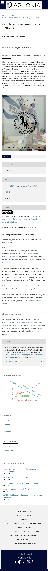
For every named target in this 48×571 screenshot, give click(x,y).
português (7, 431)
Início (4, 15)
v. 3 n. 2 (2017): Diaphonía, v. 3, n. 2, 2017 (17, 18)
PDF (7, 157)
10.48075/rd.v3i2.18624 (23, 352)
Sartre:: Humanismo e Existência (16, 489)
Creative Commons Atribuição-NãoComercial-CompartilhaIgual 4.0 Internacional (22, 322)
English (6, 421)
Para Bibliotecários (10, 454)
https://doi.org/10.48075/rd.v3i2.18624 (22, 48)
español (6, 424)
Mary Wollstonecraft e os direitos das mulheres (22, 483)
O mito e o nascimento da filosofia (17, 477)
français (6, 428)
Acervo (12, 15)
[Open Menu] (2, 2)
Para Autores (8, 450)
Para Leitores (8, 447)
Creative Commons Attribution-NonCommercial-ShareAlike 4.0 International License (21, 219)
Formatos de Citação (15, 362)
